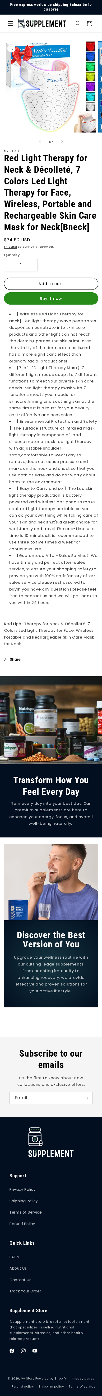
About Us (18, 1268)
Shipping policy (51, 1386)
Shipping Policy (23, 1201)
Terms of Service (25, 1212)
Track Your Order (25, 1291)
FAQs (14, 1257)
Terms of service (82, 1386)
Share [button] (15, 659)
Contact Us (20, 1279)
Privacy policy (83, 1379)
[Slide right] (62, 142)
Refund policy (23, 1386)
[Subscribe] (86, 1098)
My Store (27, 1379)
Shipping (10, 247)
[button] (10, 23)
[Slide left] (40, 142)
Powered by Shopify (51, 1379)
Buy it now (51, 298)
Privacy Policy (22, 1189)
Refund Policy (22, 1223)
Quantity (12, 255)
